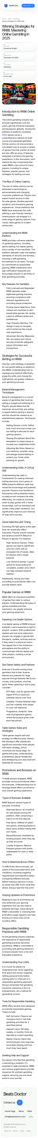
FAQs (29, 1111)
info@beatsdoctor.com (15, 1116)
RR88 (4, 135)
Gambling (16, 19)
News (10, 19)
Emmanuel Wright (10, 48)
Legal (28, 1131)
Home (4, 19)
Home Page (10, 1111)
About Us (7, 1131)
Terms (22, 1131)
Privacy (15, 1131)
